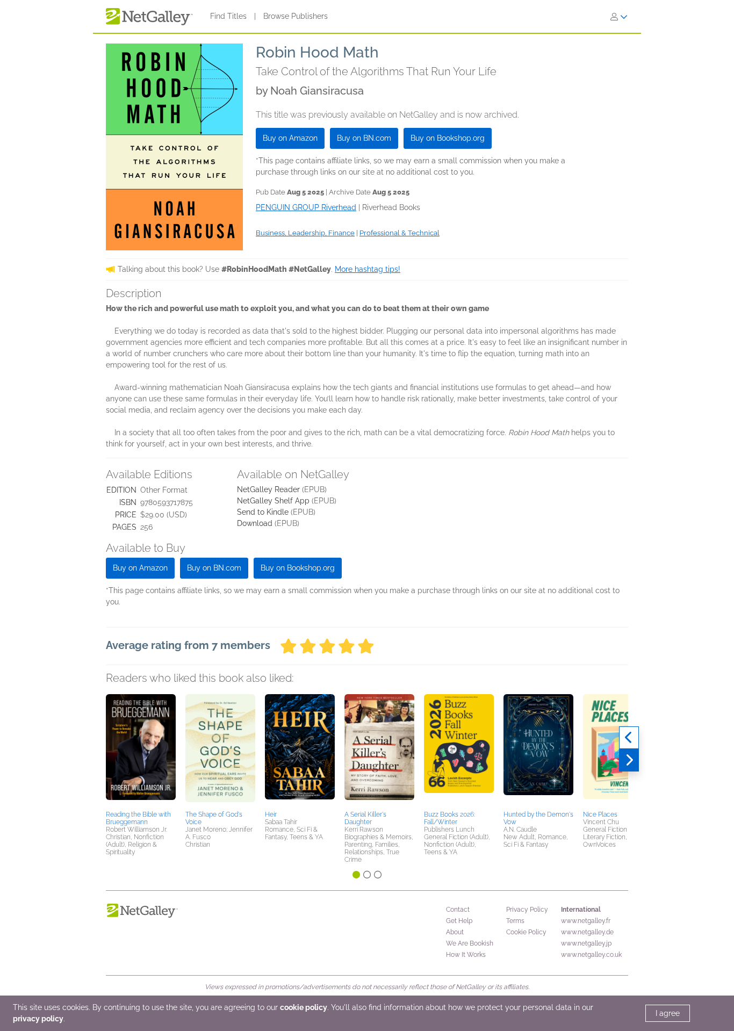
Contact (458, 909)
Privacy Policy (527, 909)
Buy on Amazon (290, 138)
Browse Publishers (295, 16)
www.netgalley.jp (586, 943)
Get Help (459, 921)
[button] (141, 750)
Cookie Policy (526, 932)
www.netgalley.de (587, 932)
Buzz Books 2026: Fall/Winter (449, 818)
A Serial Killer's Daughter (365, 818)
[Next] (629, 760)
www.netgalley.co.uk (591, 954)
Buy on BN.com (364, 138)
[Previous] (629, 737)
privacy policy (38, 1018)
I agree (668, 1013)
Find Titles (228, 16)
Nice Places (600, 814)
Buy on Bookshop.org (448, 138)
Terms (515, 921)
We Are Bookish (469, 943)
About (455, 932)
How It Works (466, 954)
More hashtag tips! (367, 269)
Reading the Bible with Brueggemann (138, 818)
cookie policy (303, 1007)
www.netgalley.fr (585, 921)
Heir (271, 814)
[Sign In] (619, 16)
